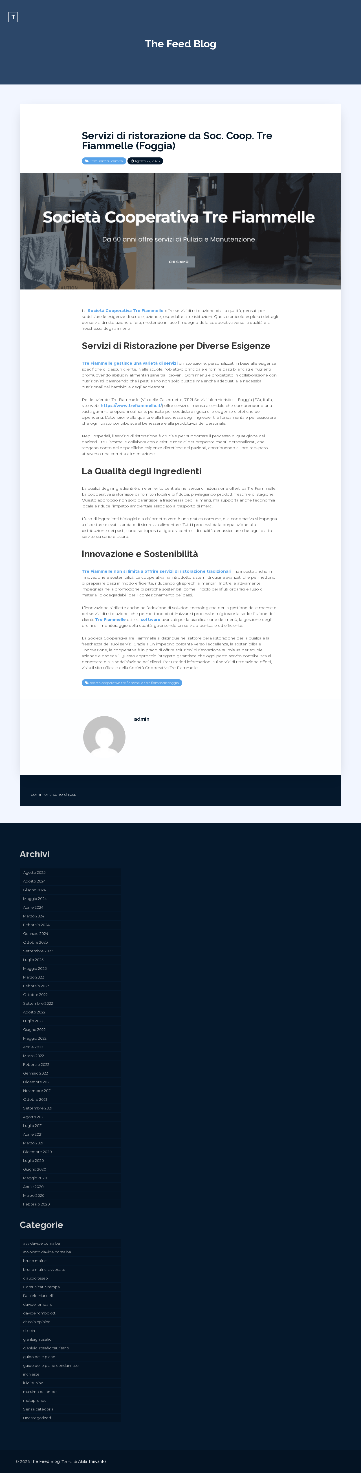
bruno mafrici (35, 1260)
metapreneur (35, 1400)
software (150, 619)
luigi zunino (33, 1383)
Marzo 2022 (33, 1055)
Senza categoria (38, 1409)
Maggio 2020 (35, 1178)
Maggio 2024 (35, 898)
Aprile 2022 (33, 1047)
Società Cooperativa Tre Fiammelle (126, 310)
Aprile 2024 (33, 907)
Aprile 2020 (33, 1186)
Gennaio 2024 (35, 933)
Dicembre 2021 (36, 1082)
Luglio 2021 (33, 1125)
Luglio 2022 (33, 1021)
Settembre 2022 (38, 1003)
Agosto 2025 (34, 872)
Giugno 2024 (34, 890)
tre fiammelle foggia (162, 683)
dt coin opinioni (37, 1322)
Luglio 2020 (33, 1160)
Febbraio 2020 (36, 1204)
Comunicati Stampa (106, 161)
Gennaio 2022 (35, 1073)
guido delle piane (39, 1356)
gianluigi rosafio (37, 1339)
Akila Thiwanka (92, 1461)
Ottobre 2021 (35, 1099)
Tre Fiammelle (110, 619)
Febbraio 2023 (36, 986)
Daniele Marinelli (38, 1295)
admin (141, 719)
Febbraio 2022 (36, 1064)
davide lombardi (38, 1304)
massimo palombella (42, 1391)
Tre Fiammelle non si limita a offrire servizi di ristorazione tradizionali (156, 571)
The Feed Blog (180, 44)
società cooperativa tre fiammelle (116, 683)
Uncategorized (37, 1418)
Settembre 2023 (38, 951)
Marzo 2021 (33, 1143)
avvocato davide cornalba (47, 1252)
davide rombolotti (39, 1313)
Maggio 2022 (35, 1038)
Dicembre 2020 (37, 1151)
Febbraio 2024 (36, 924)
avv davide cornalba (41, 1243)
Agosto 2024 (34, 881)
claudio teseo (35, 1278)
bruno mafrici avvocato (44, 1269)
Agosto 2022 (34, 1012)
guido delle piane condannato (51, 1365)
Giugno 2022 (34, 1029)
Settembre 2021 (37, 1108)
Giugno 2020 (34, 1169)
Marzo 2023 (33, 977)
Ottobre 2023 (35, 942)
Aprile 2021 (32, 1134)
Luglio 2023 (33, 959)
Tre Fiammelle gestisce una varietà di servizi (130, 363)
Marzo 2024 (33, 916)
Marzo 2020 (34, 1195)
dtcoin (29, 1330)
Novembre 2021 (37, 1090)
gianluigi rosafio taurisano (46, 1348)
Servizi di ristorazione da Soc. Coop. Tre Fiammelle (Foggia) (177, 140)
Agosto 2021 (34, 1117)
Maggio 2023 (35, 968)
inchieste (31, 1374)
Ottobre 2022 (35, 994)
